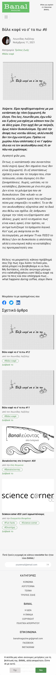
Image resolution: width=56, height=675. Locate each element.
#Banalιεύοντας (12, 469)
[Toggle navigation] (6, 17)
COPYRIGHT (28, 619)
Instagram (28, 647)
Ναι (41, 670)
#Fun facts (9, 523)
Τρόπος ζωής (22, 50)
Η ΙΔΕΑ (28, 610)
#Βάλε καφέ (8, 54)
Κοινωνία (28, 582)
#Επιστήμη (9, 527)
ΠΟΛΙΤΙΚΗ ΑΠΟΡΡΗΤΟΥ (28, 623)
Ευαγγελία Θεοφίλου (20, 518)
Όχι (15, 670)
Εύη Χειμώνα (16, 465)
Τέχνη (28, 590)
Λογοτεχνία (28, 586)
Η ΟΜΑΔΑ (28, 614)
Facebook (28, 643)
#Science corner (29, 523)
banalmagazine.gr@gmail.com (28, 638)
